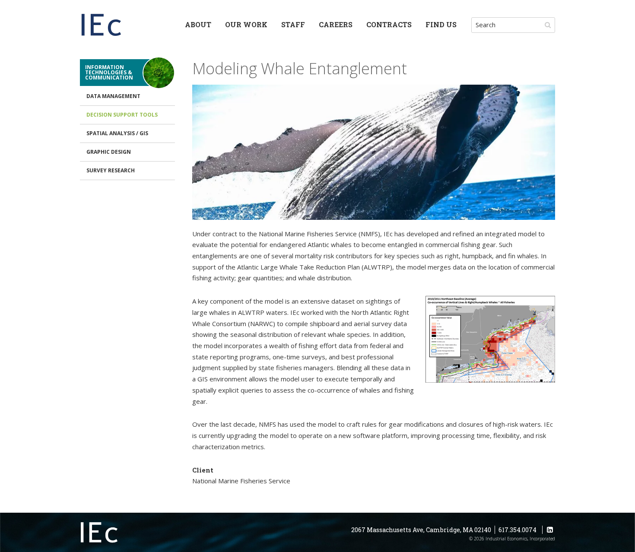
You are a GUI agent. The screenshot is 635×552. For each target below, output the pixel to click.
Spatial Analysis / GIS (117, 133)
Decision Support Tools (122, 114)
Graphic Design (108, 151)
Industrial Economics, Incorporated (101, 26)
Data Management (113, 96)
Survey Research (110, 170)
